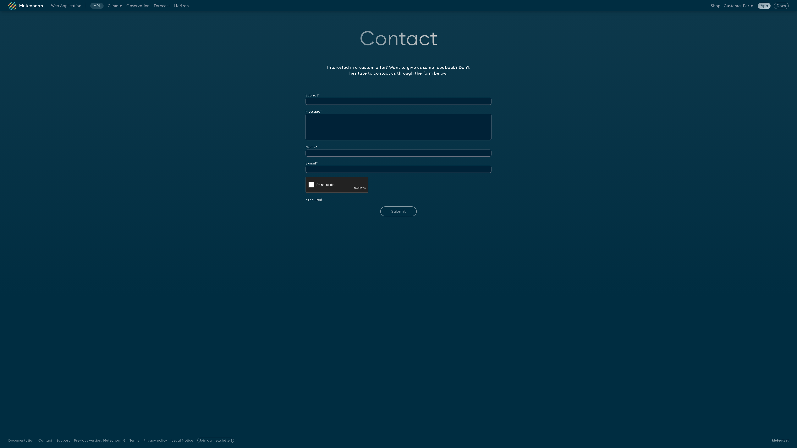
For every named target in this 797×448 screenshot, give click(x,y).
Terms (134, 440)
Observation (138, 5)
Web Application (66, 5)
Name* (311, 147)
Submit (398, 211)
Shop (715, 5)
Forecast (162, 5)
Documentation (21, 440)
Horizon (181, 5)
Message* (314, 111)
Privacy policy (155, 440)
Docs (781, 5)
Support (63, 440)
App (764, 5)
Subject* (313, 95)
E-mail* (312, 163)
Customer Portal (739, 5)
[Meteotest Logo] (780, 440)
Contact (45, 440)
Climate (115, 5)
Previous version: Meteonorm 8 (99, 440)
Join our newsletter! (215, 440)
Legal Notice (182, 440)
